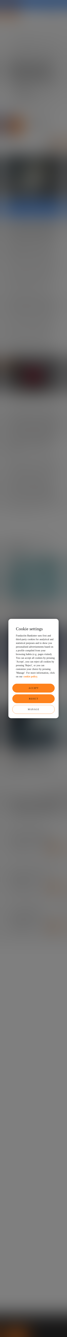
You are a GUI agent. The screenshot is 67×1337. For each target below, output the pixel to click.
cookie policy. (30, 676)
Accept (33, 688)
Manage (33, 709)
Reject (33, 698)
